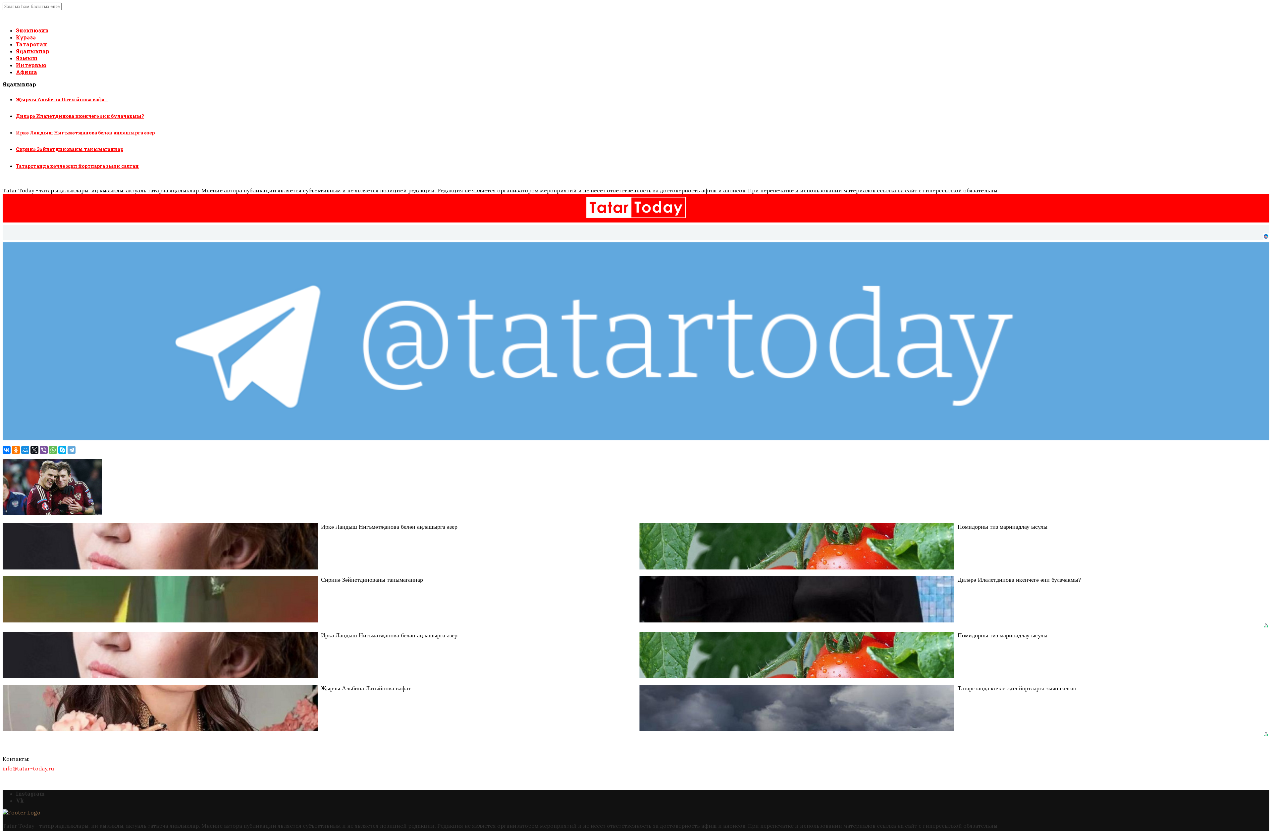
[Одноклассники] (16, 450)
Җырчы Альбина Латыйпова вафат (62, 99)
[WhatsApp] (53, 450)
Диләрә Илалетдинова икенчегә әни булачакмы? (80, 116)
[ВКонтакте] (7, 450)
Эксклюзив (32, 30)
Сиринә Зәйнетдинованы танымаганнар (69, 149)
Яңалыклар (32, 51)
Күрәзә (26, 37)
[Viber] (44, 450)
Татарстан (31, 44)
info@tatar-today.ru (28, 768)
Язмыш (26, 58)
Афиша (26, 72)
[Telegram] (72, 450)
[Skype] (62, 450)
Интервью (31, 65)
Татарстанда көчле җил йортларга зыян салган (77, 166)
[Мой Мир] (25, 450)
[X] (34, 450)
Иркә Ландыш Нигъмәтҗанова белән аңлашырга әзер (85, 132)
